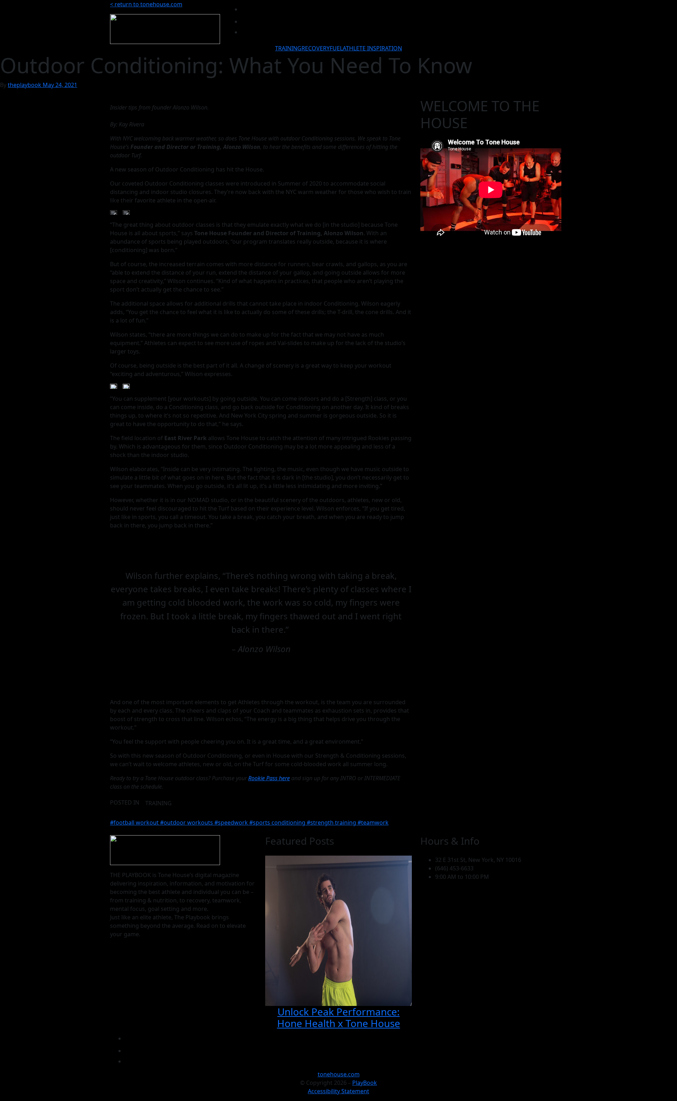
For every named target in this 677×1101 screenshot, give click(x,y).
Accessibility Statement (338, 1091)
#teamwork (373, 822)
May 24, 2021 (60, 85)
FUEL (336, 48)
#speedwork (231, 822)
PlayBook (364, 1083)
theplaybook (25, 85)
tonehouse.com (339, 1074)
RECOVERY (315, 48)
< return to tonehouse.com (146, 4)
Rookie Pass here (269, 778)
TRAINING (288, 48)
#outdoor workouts (187, 822)
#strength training (332, 822)
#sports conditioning (278, 822)
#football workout (135, 822)
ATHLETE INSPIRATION (372, 48)
